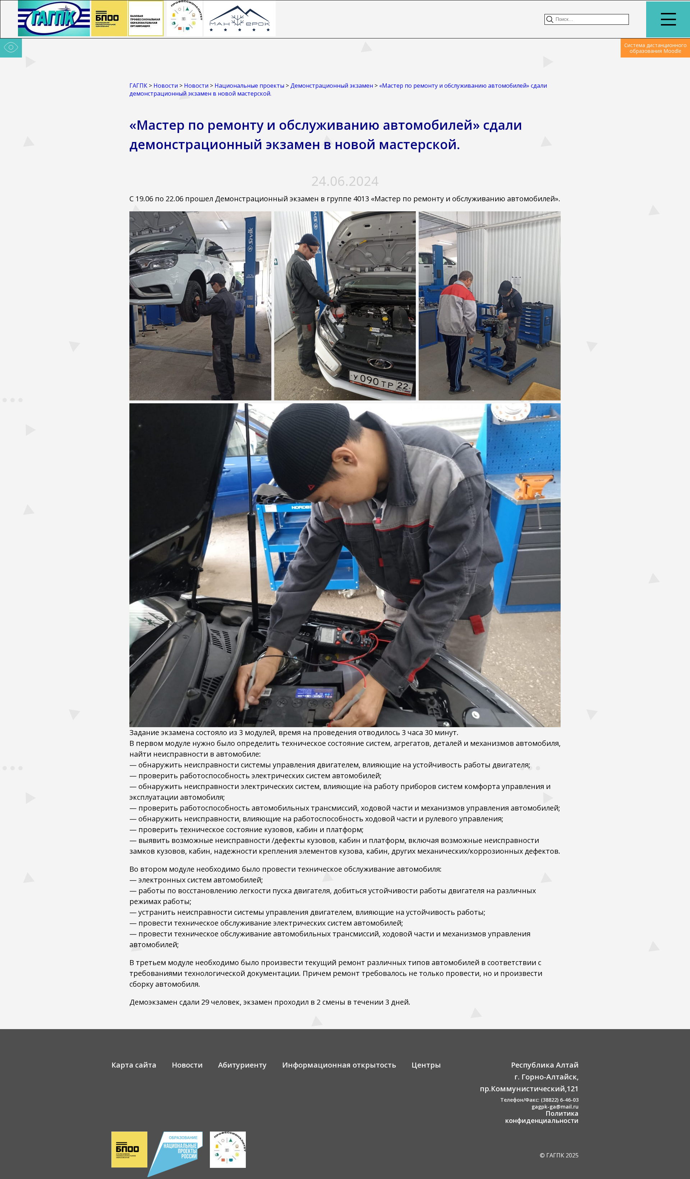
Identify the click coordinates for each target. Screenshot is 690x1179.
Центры (426, 1065)
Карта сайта (133, 1065)
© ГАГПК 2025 (559, 1155)
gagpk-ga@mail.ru (555, 1106)
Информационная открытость (339, 1065)
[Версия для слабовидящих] (11, 48)
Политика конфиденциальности (542, 1117)
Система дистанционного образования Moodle (655, 48)
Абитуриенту (242, 1065)
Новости (187, 1065)
